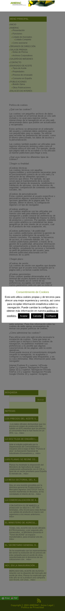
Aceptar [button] (24, 316)
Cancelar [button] (37, 316)
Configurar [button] (51, 316)
